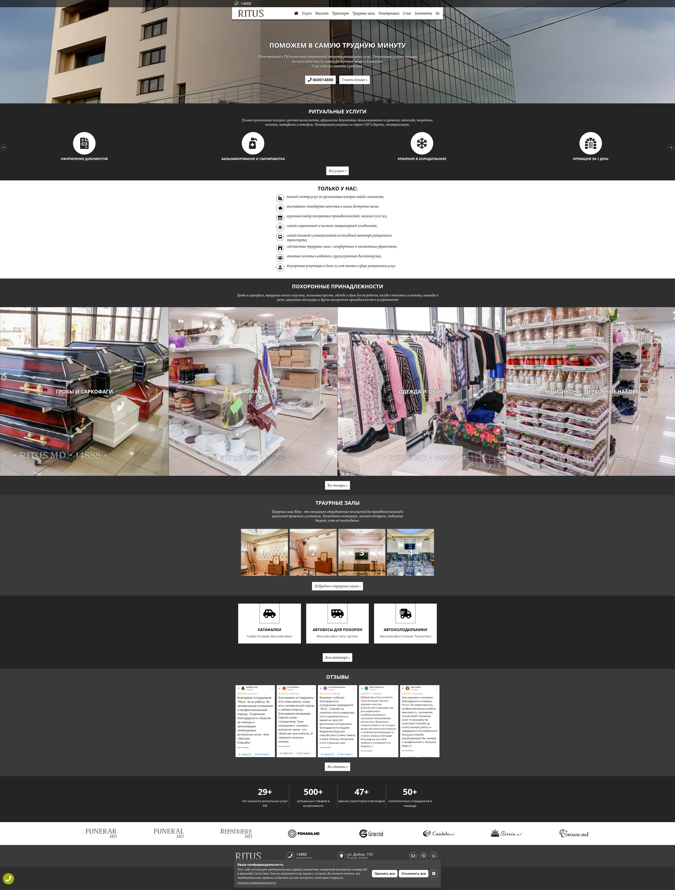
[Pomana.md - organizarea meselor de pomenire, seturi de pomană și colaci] (304, 833)
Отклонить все (413, 873)
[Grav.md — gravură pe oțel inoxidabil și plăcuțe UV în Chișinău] (371, 833)
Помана (591, 391)
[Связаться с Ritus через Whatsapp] (434, 856)
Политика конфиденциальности (256, 882)
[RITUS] (250, 13)
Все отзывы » (337, 766)
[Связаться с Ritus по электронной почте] (413, 856)
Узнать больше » (354, 79)
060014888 (323, 79)
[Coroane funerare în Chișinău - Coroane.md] (574, 833)
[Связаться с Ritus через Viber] (423, 856)
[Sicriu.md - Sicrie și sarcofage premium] (506, 833)
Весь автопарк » (337, 657)
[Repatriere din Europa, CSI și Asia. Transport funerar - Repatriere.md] (236, 833)
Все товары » (337, 485)
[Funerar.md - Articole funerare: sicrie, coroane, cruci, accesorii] (101, 833)
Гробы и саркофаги (422, 391)
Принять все (385, 873)
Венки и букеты (253, 391)
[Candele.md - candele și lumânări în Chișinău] (438, 833)
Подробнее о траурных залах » (337, 586)
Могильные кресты (84, 391)
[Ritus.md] (261, 856)
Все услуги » (337, 171)
